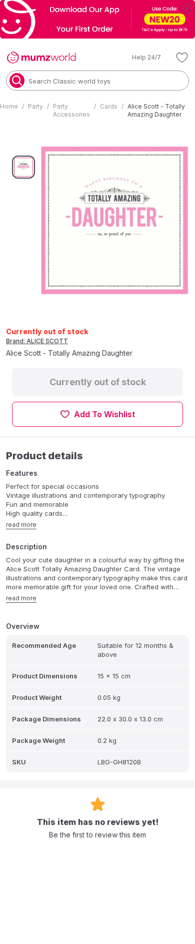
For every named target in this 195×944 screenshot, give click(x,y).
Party (35, 106)
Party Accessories (71, 110)
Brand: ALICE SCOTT (37, 341)
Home (9, 106)
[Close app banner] (187, 8)
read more (21, 524)
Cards (109, 106)
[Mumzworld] (41, 57)
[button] (139, 58)
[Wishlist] (182, 58)
